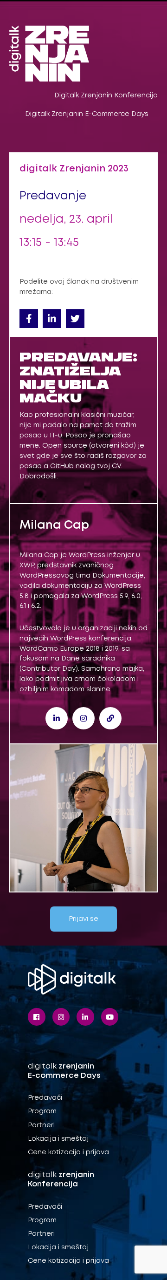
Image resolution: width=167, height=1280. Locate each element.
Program (42, 1111)
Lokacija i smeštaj (58, 1139)
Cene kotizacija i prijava (68, 1152)
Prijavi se (83, 919)
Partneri (41, 1125)
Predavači (45, 1098)
